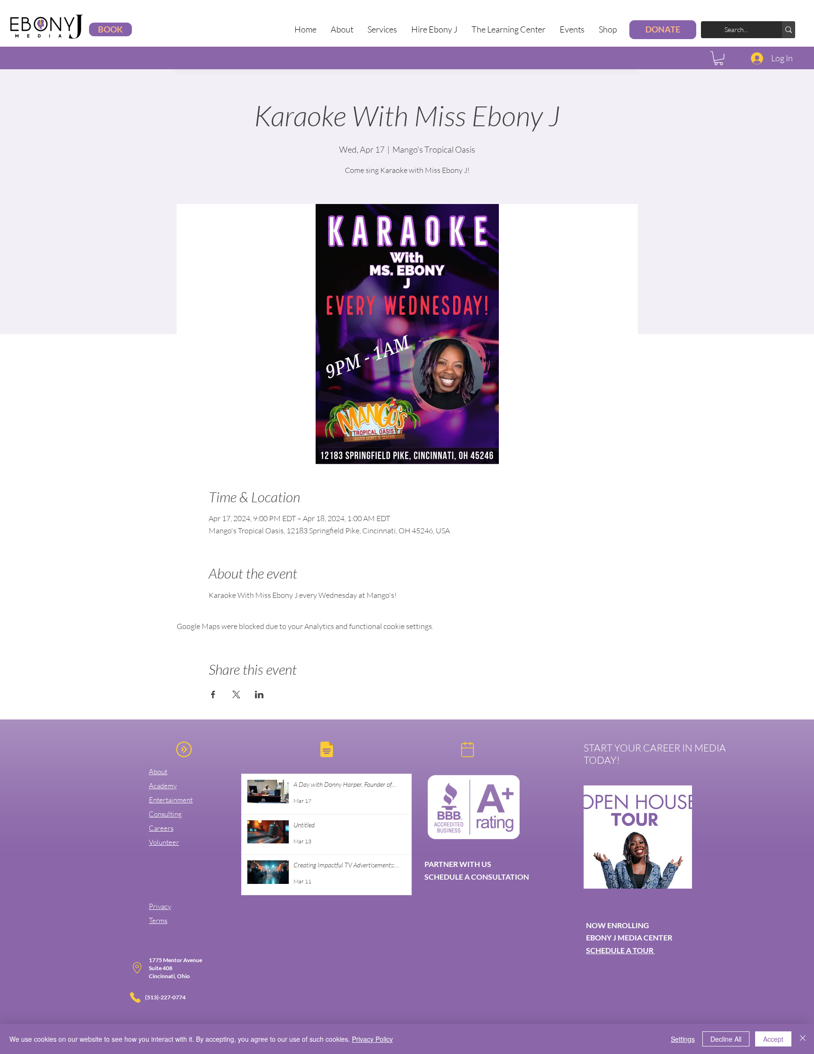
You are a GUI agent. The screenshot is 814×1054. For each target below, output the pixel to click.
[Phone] (135, 997)
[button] (382, 29)
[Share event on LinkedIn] (259, 694)
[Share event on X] (236, 694)
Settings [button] (683, 1039)
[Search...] (788, 29)
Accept (773, 1039)
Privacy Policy (372, 1039)
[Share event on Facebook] (213, 694)
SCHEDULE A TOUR (620, 950)
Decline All (725, 1039)
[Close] (802, 1038)
